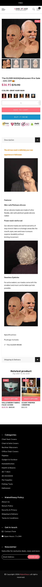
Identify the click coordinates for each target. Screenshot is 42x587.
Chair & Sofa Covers (10, 443)
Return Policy (7, 506)
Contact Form (10, 531)
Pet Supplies (7, 480)
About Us (6, 502)
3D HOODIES (7, 476)
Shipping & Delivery (12, 360)
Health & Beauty (9, 468)
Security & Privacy (9, 510)
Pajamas (5, 455)
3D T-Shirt (6, 472)
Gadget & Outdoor (10, 460)
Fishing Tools (7, 484)
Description (9, 140)
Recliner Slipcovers (10, 447)
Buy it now (21, 117)
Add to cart (21, 110)
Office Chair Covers (10, 451)
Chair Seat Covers (9, 439)
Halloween (6, 488)
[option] (21, 38)
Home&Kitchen (8, 464)
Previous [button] (6, 40)
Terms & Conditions (10, 518)
